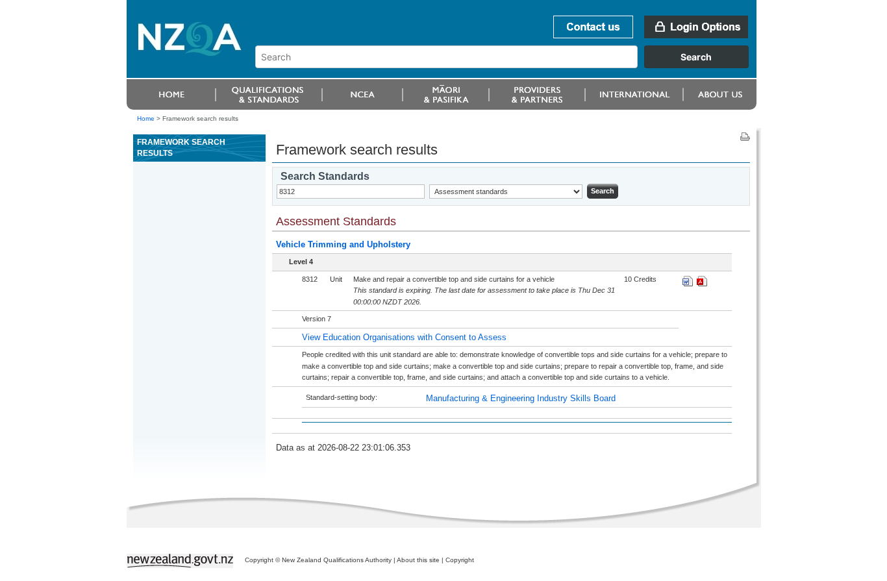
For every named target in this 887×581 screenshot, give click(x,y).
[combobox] (508, 65)
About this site (418, 559)
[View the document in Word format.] (687, 283)
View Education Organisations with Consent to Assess (404, 337)
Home (146, 118)
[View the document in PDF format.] (702, 283)
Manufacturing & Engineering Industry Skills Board (521, 398)
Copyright (459, 559)
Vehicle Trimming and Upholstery (343, 244)
